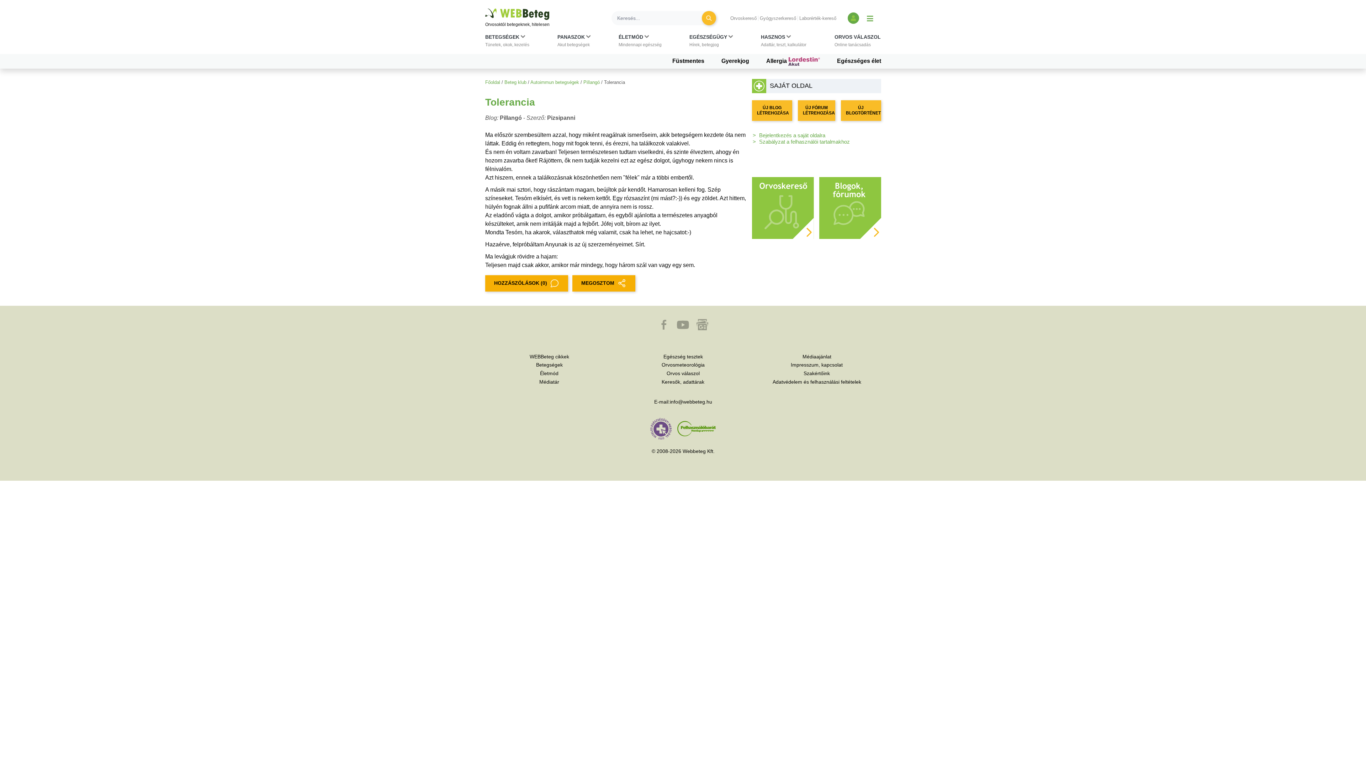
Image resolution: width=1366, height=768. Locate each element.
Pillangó (591, 82)
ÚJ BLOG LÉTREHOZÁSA (773, 110)
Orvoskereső (743, 18)
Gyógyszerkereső (778, 18)
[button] (507, 42)
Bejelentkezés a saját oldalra (792, 135)
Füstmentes (688, 61)
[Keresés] (709, 18)
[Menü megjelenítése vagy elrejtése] (870, 18)
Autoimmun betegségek (554, 82)
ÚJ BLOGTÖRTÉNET (863, 110)
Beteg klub (515, 82)
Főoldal (492, 82)
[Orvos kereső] (783, 207)
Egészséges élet (859, 61)
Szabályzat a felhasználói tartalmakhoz (804, 142)
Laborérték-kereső (817, 18)
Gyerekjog (735, 61)
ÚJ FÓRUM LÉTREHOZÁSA (819, 110)
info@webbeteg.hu (691, 402)
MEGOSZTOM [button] (597, 283)
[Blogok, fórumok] (850, 207)
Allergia (777, 61)
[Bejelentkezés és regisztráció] (853, 18)
